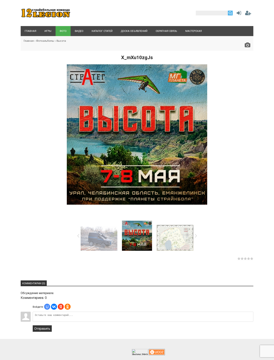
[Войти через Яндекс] (61, 307)
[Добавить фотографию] (247, 46)
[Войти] (238, 14)
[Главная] (46, 17)
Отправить (42, 329)
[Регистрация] (248, 14)
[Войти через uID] (47, 307)
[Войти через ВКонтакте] (54, 307)
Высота (61, 40)
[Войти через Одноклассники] (68, 307)
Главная (29, 40)
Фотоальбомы (45, 40)
